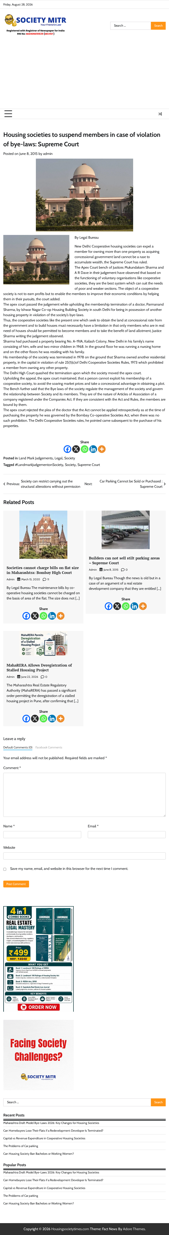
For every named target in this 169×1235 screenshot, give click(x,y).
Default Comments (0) (17, 747)
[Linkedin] (93, 449)
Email (93, 826)
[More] (102, 449)
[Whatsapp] (84, 449)
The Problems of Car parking (20, 1146)
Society (69, 458)
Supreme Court (88, 465)
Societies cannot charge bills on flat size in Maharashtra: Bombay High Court (43, 570)
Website (9, 847)
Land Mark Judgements (36, 458)
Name (9, 826)
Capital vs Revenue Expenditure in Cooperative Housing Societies (44, 1138)
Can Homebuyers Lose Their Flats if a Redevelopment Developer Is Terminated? (53, 1130)
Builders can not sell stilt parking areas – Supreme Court (124, 560)
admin (48, 154)
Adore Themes (134, 1229)
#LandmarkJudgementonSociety (39, 465)
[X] (76, 449)
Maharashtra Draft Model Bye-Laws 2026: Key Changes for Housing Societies (51, 1123)
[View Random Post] (160, 114)
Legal (58, 458)
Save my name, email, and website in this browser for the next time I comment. (69, 869)
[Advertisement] (84, 75)
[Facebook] (67, 449)
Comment (12, 768)
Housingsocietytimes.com (70, 1229)
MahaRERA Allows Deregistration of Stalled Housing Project (39, 667)
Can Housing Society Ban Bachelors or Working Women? (38, 1153)
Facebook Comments (48, 747)
